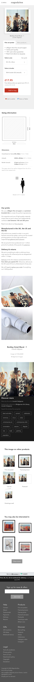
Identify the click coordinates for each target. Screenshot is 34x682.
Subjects (20, 632)
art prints (22, 54)
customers (26, 245)
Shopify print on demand (8, 676)
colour (21, 418)
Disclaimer (6, 662)
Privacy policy (7, 652)
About (5, 610)
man (4, 431)
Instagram (21, 642)
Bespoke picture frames (16, 672)
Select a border (9, 68)
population (6, 435)
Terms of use (7, 654)
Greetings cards (23, 619)
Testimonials (7, 612)
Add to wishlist (11, 99)
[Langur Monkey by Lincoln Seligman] (9, 544)
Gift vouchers (7, 630)
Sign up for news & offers (17, 587)
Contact (5, 607)
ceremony (5, 418)
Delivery (4, 260)
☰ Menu (3, 2)
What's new (21, 622)
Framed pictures (23, 610)
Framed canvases (23, 615)
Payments (6, 615)
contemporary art (7, 422)
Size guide (24, 58)
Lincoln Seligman (17, 37)
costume (16, 426)
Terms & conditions (9, 650)
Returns (5, 619)
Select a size (16, 58)
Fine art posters (22, 607)
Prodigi (10, 670)
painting (18, 431)
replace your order (17, 267)
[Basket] (31, 2)
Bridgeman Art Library (22, 404)
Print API (3, 670)
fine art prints (19, 224)
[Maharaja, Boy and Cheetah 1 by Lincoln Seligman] (25, 547)
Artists (20, 635)
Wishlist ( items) (8, 635)
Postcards (21, 617)
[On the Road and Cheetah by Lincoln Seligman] (25, 528)
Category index (22, 639)
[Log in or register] (28, 2)
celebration (27, 413)
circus (14, 418)
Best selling (21, 630)
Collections (21, 637)
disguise (25, 426)
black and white (7, 413)
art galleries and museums (16, 239)
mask (10, 431)
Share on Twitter (23, 99)
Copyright (6, 659)
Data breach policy (9, 657)
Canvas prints (22, 612)
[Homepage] (17, 3)
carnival (18, 413)
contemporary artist (22, 422)
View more (17, 561)
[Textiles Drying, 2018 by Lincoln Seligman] (9, 526)
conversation (6, 426)
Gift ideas (6, 632)
